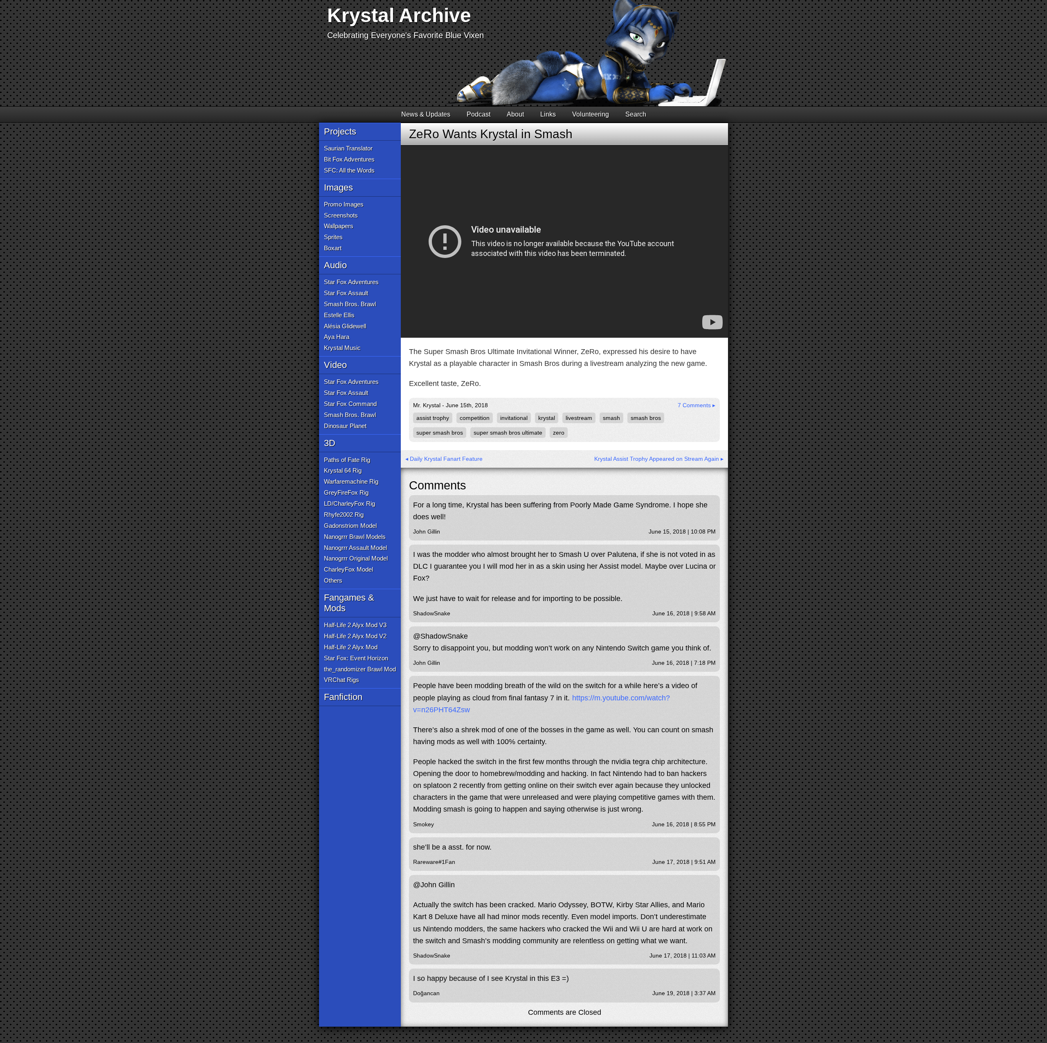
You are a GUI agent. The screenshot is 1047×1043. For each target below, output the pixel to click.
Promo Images (344, 204)
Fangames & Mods (349, 602)
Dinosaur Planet (345, 425)
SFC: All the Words (349, 170)
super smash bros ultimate (508, 432)
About (515, 114)
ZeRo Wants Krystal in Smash (491, 134)
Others (333, 580)
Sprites (333, 236)
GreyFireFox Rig (346, 492)
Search (635, 114)
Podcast (478, 114)
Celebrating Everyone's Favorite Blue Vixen (405, 35)
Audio (335, 265)
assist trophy (432, 418)
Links (548, 114)
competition (475, 418)
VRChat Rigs (341, 679)
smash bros (646, 418)
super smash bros (439, 432)
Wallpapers (338, 225)
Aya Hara (336, 336)
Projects (340, 131)
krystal (546, 418)
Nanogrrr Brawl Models (355, 536)
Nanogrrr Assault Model (355, 547)
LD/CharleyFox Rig (349, 503)
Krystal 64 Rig (343, 470)
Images (338, 187)
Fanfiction (343, 697)
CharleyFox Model (348, 569)
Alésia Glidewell (345, 326)
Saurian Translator (348, 148)
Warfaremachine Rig (351, 481)
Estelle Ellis (339, 315)
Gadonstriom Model (350, 525)
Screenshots (341, 215)
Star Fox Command (350, 403)
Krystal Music (342, 347)
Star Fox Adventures (351, 281)
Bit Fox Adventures (349, 159)
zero (558, 432)
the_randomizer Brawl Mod (360, 669)
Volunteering (590, 114)
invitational (514, 418)
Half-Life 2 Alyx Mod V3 (355, 624)
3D (329, 443)
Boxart (333, 247)
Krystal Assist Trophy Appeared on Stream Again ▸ (658, 458)
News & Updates (425, 114)
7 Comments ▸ (696, 405)
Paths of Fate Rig (347, 459)
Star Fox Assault (346, 292)
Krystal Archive (399, 15)
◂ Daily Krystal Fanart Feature (444, 458)
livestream (579, 418)
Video (335, 365)
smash (611, 418)
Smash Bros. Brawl (350, 304)
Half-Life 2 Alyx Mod (350, 647)
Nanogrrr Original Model (356, 558)
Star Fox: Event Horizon (356, 658)
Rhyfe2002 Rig (344, 514)
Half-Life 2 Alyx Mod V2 (355, 636)
